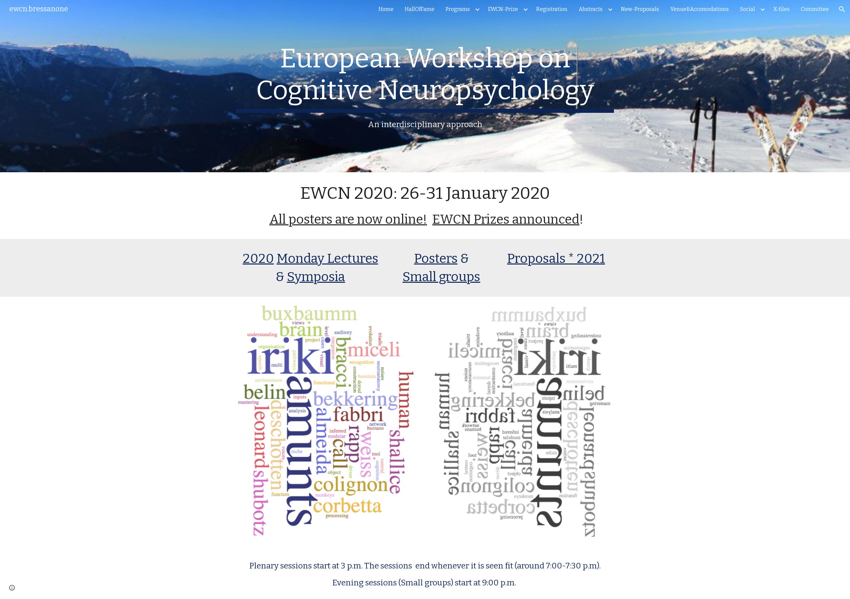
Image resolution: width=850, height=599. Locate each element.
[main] (425, 86)
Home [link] (386, 9)
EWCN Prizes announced (505, 219)
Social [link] (747, 9)
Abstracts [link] (591, 9)
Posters (436, 258)
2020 (258, 258)
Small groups (441, 276)
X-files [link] (781, 9)
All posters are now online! (348, 219)
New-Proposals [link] (640, 9)
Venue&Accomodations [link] (699, 9)
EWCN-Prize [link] (503, 9)
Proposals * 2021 (556, 258)
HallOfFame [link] (419, 9)
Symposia (316, 276)
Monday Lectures (327, 258)
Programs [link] (458, 9)
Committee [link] (815, 9)
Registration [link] (551, 9)
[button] (842, 9)
